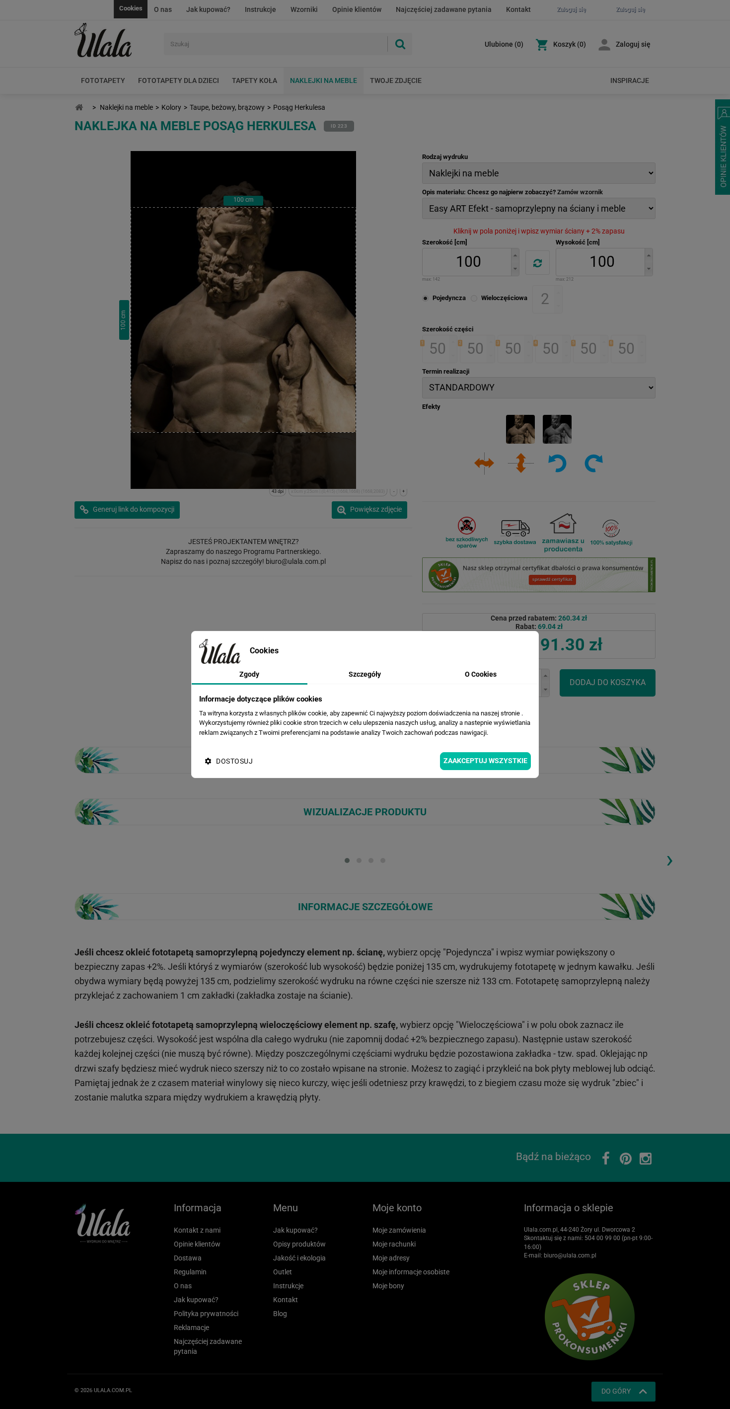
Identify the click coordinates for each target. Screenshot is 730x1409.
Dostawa (188, 1258)
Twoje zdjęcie (396, 80)
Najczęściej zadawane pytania (444, 9)
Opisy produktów (299, 1244)
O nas (163, 9)
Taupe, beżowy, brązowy (227, 107)
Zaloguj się (633, 44)
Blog (280, 1314)
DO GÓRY (616, 1391)
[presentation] (669, 859)
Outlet (282, 1272)
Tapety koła (254, 80)
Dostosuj (234, 761)
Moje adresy (391, 1258)
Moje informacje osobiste (410, 1272)
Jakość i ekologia (299, 1258)
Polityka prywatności (206, 1314)
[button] (515, 255)
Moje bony (388, 1286)
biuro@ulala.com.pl (570, 1255)
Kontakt (518, 9)
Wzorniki (304, 9)
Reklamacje (191, 1327)
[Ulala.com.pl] (115, 40)
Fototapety (103, 80)
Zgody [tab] (249, 674)
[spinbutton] (468, 262)
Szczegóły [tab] (365, 674)
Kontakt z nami (197, 1230)
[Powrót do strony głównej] (79, 107)
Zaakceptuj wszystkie (485, 761)
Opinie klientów (356, 9)
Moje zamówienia (399, 1230)
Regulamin (190, 1272)
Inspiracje (629, 80)
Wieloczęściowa (504, 298)
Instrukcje (260, 9)
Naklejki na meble (323, 80)
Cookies (131, 8)
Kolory (171, 107)
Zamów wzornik (580, 192)
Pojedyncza (449, 298)
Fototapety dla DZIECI (178, 80)
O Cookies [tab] (481, 674)
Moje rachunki (394, 1244)
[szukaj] (399, 44)
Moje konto (397, 1208)
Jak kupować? (208, 9)
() (504, 44)
